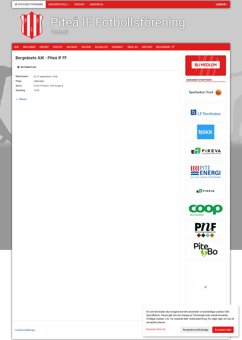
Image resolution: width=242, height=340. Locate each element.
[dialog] (190, 320)
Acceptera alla (223, 329)
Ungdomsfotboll (57, 4)
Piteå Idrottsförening (30, 4)
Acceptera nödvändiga (195, 329)
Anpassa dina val (155, 329)
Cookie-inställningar (25, 330)
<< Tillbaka (21, 99)
